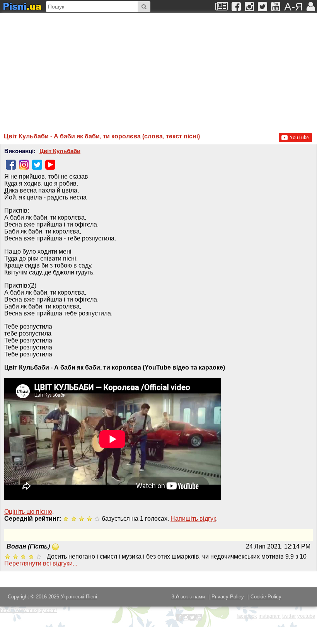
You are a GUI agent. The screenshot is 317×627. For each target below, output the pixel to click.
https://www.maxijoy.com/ (28, 610)
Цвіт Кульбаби (59, 151)
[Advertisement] (102, 69)
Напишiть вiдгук (193, 518)
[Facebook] (10, 164)
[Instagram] (24, 164)
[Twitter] (37, 164)
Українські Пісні (79, 597)
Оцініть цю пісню (28, 511)
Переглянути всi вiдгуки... (40, 563)
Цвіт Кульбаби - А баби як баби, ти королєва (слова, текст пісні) (102, 136)
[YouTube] (50, 164)
